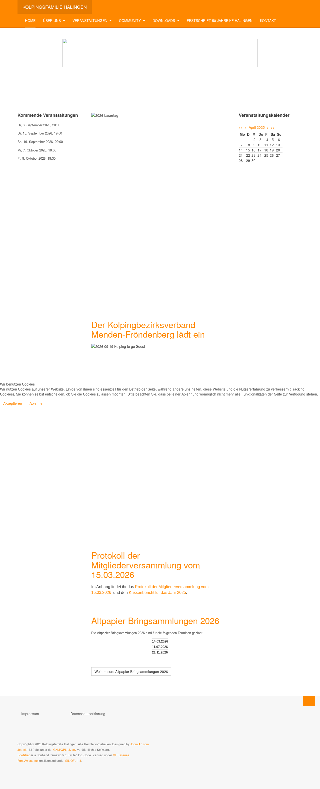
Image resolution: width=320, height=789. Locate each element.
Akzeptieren (12, 403)
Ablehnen (37, 403)
